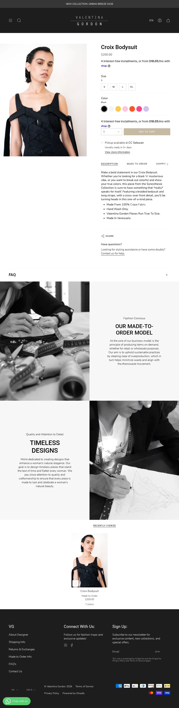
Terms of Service (137, 660)
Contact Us (15, 671)
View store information (117, 152)
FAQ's (12, 664)
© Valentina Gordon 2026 (58, 686)
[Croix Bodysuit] (89, 560)
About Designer (18, 635)
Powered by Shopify (74, 693)
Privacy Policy (118, 660)
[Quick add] (75, 583)
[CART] (168, 20)
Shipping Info (17, 642)
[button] (19, 20)
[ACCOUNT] (160, 20)
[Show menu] (10, 20)
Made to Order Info (20, 657)
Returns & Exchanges (22, 649)
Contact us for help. (113, 253)
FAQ (12, 275)
